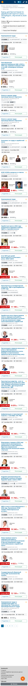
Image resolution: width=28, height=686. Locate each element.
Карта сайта (4, 678)
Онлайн (5, 39)
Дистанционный (15, 39)
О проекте (3, 670)
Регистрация (18, 57)
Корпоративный (18, 72)
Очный (10, 72)
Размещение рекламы (6, 677)
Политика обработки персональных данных (12, 672)
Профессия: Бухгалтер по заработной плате (13, 26)
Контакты (3, 673)
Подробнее (5, 57)
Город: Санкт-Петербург (10, 30)
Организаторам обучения (7, 675)
